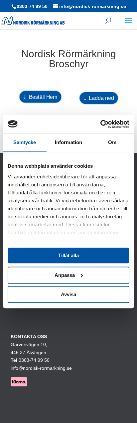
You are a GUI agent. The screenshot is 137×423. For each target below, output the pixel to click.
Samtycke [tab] (24, 142)
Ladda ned (101, 98)
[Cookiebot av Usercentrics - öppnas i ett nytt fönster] (100, 124)
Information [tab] (68, 142)
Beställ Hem (43, 97)
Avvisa (68, 294)
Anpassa (65, 275)
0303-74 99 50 (32, 6)
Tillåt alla (68, 255)
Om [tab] (112, 142)
